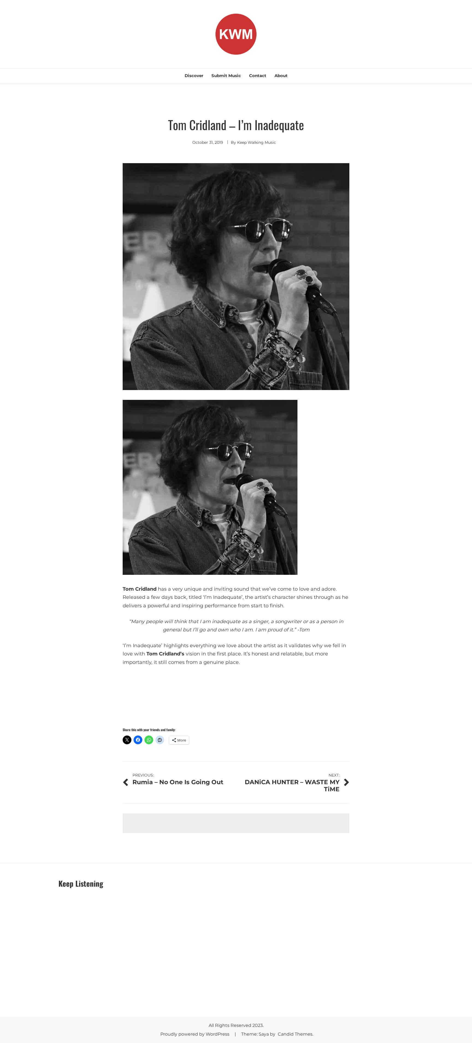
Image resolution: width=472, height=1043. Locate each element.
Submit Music (226, 75)
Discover (194, 75)
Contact (257, 75)
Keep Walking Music (256, 142)
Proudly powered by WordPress (195, 1034)
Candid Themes (295, 1034)
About (281, 75)
